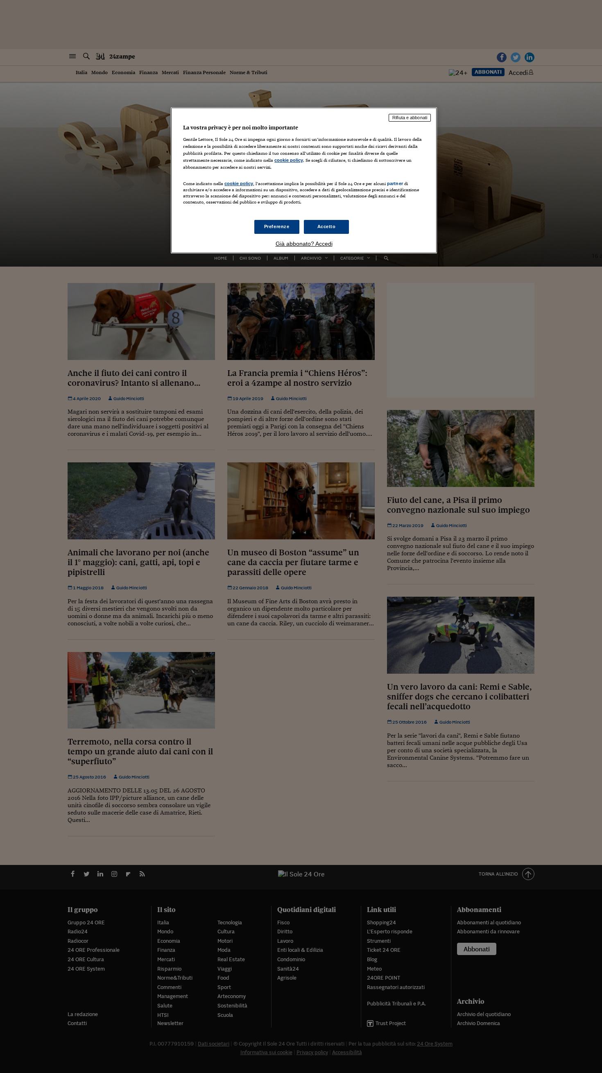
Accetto (326, 226)
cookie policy (288, 160)
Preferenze (277, 226)
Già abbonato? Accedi (304, 243)
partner (395, 183)
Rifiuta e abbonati (409, 117)
